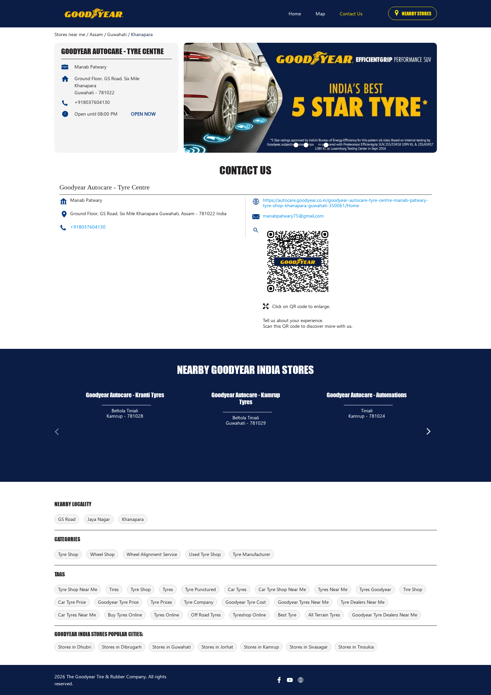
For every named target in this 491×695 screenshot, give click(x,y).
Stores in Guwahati (171, 647)
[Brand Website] (300, 680)
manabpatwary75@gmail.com (293, 216)
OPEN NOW (143, 114)
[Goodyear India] (93, 13)
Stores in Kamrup (261, 647)
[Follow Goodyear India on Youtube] (290, 680)
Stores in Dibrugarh (122, 647)
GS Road (66, 519)
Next (431, 433)
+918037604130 (92, 102)
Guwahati (117, 34)
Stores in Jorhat (217, 647)
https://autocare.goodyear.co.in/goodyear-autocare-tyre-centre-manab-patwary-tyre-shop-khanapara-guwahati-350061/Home (345, 202)
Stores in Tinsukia (356, 647)
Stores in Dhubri (74, 647)
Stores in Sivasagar (309, 647)
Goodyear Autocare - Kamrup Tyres (245, 398)
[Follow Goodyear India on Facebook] (279, 680)
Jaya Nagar (99, 519)
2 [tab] (305, 144)
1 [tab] (295, 144)
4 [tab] (325, 144)
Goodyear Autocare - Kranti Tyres (125, 395)
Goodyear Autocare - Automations (366, 395)
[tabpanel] (310, 98)
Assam (96, 34)
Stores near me (69, 34)
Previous (59, 433)
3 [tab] (315, 144)
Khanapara (133, 519)
